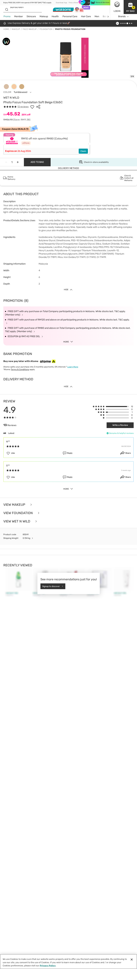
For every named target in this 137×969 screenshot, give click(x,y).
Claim (83, 151)
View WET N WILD (17, 521)
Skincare (31, 16)
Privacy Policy (48, 965)
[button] (130, 7)
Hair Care (86, 16)
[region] (68, 961)
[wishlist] (32, 106)
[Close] (131, 959)
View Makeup (14, 504)
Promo (7, 16)
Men (97, 16)
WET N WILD (11, 97)
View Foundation (18, 513)
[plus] (17, 162)
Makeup (44, 16)
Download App (61, 3)
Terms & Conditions (20, 369)
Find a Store (73, 3)
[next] (108, 17)
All (4, 433)
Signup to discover (51, 586)
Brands (122, 16)
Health (55, 16)
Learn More (72, 367)
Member (18, 16)
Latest (11, 433)
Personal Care (69, 16)
